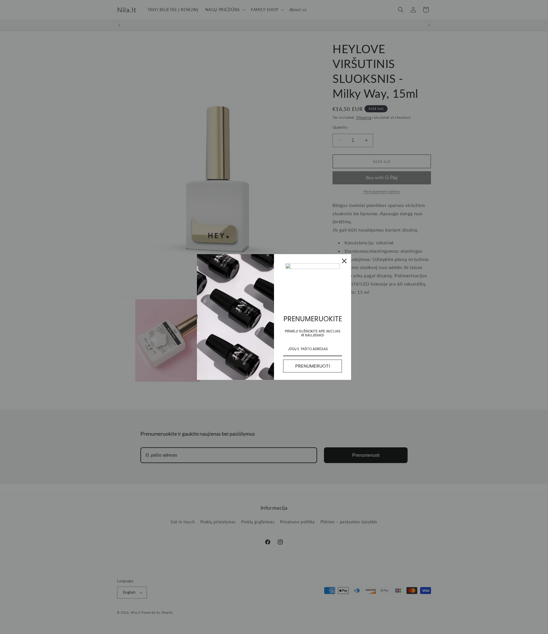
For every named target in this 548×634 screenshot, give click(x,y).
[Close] (344, 261)
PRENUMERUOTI (312, 366)
